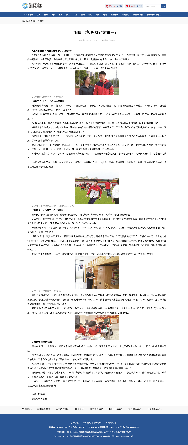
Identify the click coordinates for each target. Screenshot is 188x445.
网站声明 (98, 423)
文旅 (75, 15)
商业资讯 (125, 15)
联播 (38, 15)
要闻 (46, 15)
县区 (60, 15)
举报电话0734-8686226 (129, 427)
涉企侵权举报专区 (154, 15)
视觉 (83, 15)
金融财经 (114, 15)
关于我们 (75, 423)
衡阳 (53, 15)
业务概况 (87, 423)
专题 (105, 15)
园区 (68, 15)
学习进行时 (28, 15)
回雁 (97, 15)
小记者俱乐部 (138, 15)
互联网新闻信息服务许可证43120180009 (90, 436)
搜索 (163, 6)
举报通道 (110, 423)
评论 (90, 15)
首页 (35, 21)
